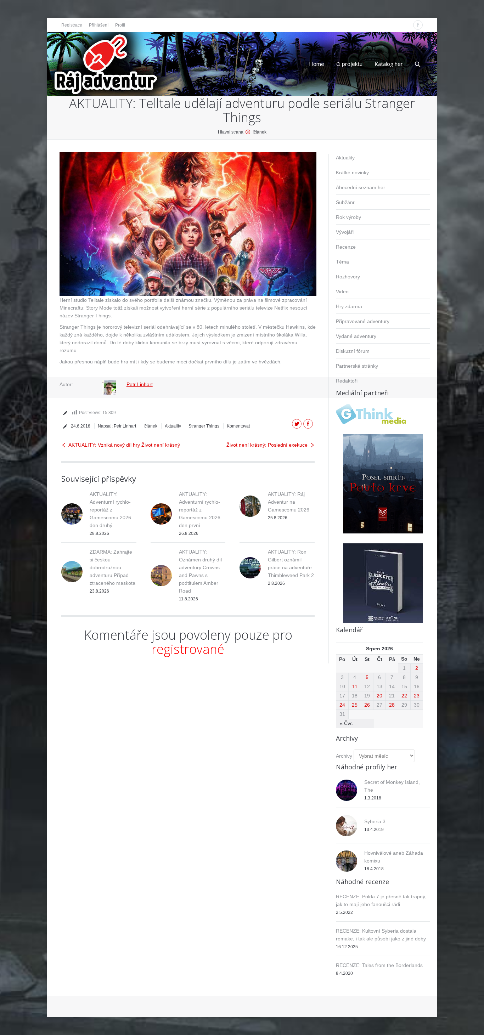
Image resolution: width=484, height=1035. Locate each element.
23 (417, 696)
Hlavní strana (230, 132)
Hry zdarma (349, 306)
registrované (188, 649)
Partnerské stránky (357, 366)
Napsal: (117, 426)
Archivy (344, 756)
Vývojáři (345, 232)
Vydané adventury (356, 336)
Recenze (346, 247)
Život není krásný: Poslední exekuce (267, 445)
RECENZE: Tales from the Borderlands (379, 965)
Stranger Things (203, 426)
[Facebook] (418, 25)
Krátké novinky (352, 172)
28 (392, 705)
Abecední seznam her (360, 187)
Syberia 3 (374, 821)
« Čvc (346, 723)
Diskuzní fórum (353, 351)
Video (342, 291)
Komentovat (238, 426)
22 (404, 696)
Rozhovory (348, 276)
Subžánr (345, 202)
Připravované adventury (362, 321)
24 (342, 705)
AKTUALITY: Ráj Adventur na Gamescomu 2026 (288, 502)
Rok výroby (348, 217)
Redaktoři (347, 381)
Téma (342, 262)
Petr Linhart (139, 384)
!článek (259, 132)
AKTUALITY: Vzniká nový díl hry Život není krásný (124, 445)
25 (355, 705)
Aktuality (173, 426)
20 (379, 696)
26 (367, 705)
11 (355, 686)
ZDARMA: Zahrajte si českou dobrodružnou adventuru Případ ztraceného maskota (112, 567)
